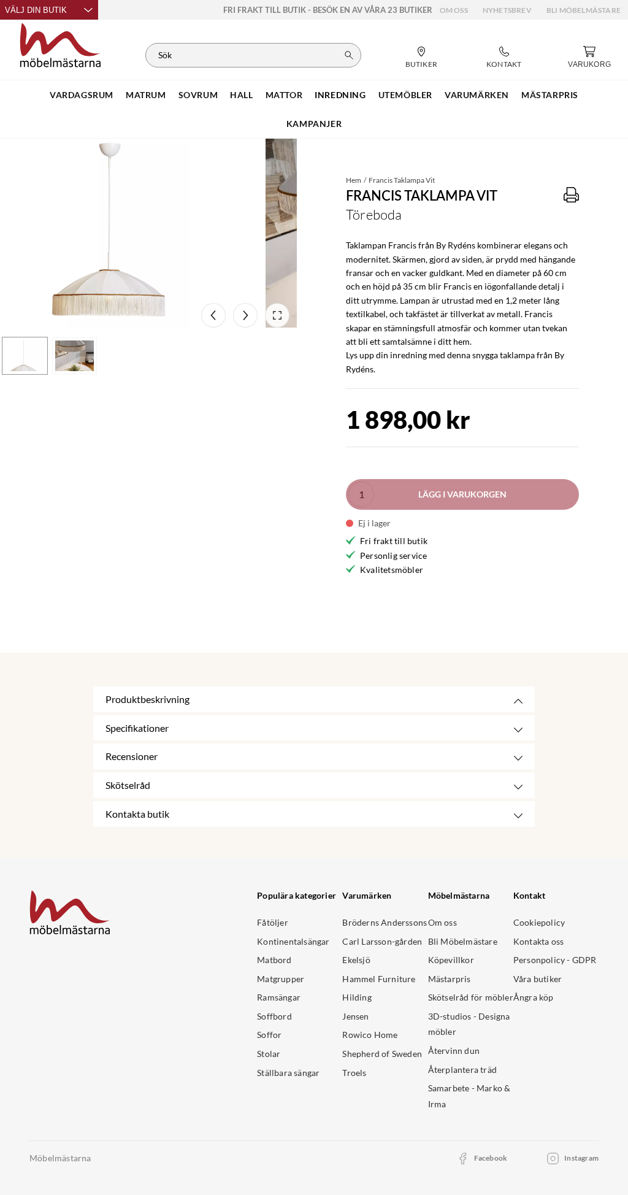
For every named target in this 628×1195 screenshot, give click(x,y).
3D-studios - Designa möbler (469, 1024)
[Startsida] (60, 43)
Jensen (355, 1016)
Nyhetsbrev (507, 10)
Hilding (356, 997)
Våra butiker (537, 979)
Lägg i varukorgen (462, 494)
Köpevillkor (451, 960)
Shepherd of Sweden (382, 1053)
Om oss (454, 10)
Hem (353, 180)
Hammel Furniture (378, 979)
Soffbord (274, 1016)
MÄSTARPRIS (549, 95)
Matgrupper (280, 979)
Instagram (581, 1157)
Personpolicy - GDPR (555, 960)
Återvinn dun (454, 1050)
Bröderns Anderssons (384, 922)
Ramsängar (279, 997)
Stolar (268, 1053)
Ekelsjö (356, 960)
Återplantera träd (462, 1069)
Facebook (491, 1157)
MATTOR (284, 95)
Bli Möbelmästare (583, 10)
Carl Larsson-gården (382, 941)
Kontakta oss (538, 941)
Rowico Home (369, 1034)
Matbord (274, 960)
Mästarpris (449, 979)
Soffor (269, 1034)
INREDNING (340, 95)
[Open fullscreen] (277, 315)
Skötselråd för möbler (470, 997)
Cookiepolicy (539, 922)
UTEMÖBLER (405, 95)
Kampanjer (314, 123)
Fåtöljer (272, 922)
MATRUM (146, 95)
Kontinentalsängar (293, 941)
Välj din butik (36, 10)
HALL (241, 95)
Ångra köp (533, 997)
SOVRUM (198, 95)
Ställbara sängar (288, 1072)
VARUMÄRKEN (477, 95)
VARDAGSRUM (81, 95)
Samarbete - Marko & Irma (469, 1096)
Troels (354, 1072)
